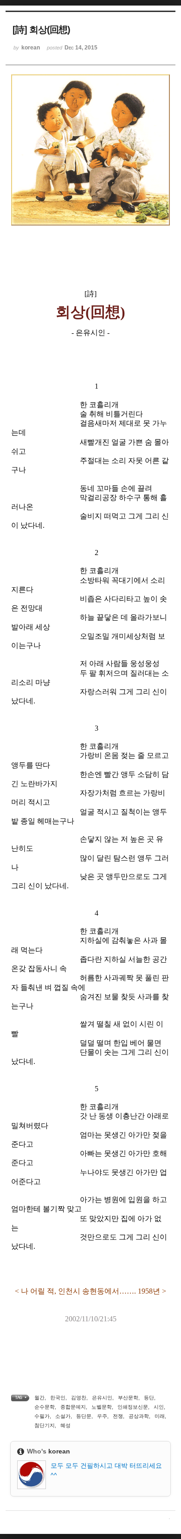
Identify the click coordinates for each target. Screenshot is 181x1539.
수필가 (42, 1416)
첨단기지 (44, 1425)
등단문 (83, 1416)
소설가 (63, 1416)
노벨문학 (101, 1407)
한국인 (57, 1397)
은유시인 (102, 1397)
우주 (102, 1416)
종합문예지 (73, 1407)
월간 (39, 1397)
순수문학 (44, 1407)
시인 (159, 1407)
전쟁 (118, 1416)
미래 (160, 1416)
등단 (149, 1397)
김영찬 (78, 1397)
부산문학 (128, 1397)
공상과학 (139, 1416)
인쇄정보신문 (132, 1407)
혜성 (65, 1425)
